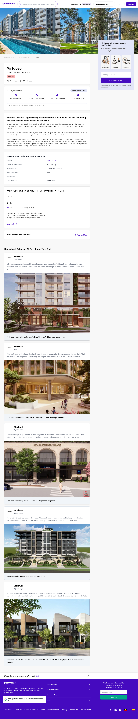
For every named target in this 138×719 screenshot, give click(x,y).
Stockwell (10, 203)
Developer (11, 197)
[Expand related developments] (88, 675)
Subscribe (114, 697)
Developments (9, 57)
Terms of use (74, 709)
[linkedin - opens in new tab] (115, 709)
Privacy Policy (104, 87)
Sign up (131, 4)
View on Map (82, 235)
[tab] (11, 197)
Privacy (64, 709)
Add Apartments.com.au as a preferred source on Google (25, 699)
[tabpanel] (47, 213)
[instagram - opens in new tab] (120, 709)
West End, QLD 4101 (23, 57)
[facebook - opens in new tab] (111, 709)
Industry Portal (86, 709)
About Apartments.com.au (50, 709)
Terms (128, 85)
